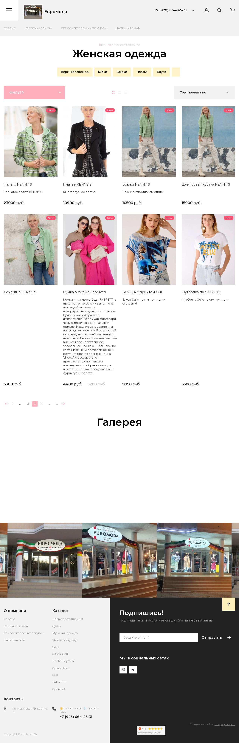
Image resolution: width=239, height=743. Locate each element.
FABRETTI (59, 682)
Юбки (102, 72)
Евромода (55, 11)
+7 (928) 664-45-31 (170, 10)
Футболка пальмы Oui (201, 292)
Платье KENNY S (77, 184)
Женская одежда (64, 640)
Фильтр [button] (16, 92)
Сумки (56, 626)
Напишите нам (128, 28)
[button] (193, 10)
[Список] (119, 92)
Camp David (60, 668)
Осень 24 (58, 689)
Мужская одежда (65, 633)
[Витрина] (113, 92)
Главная (105, 45)
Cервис (9, 28)
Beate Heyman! (63, 661)
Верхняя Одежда (75, 72)
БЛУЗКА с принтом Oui (142, 292)
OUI (55, 675)
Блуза (161, 72)
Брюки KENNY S (136, 184)
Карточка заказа (38, 28)
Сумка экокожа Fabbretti (84, 292)
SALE (56, 647)
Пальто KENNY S (18, 184)
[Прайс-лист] (126, 92)
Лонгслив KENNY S (20, 292)
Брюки (122, 72)
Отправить (212, 638)
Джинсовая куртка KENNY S (206, 184)
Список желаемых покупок (83, 28)
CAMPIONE (60, 654)
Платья (142, 72)
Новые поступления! (67, 619)
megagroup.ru (225, 724)
